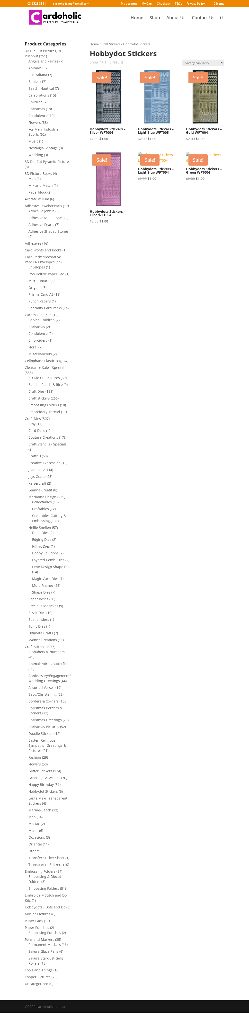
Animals (35, 68)
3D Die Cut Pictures (44, 377)
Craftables (40, 508)
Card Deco (36, 430)
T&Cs (178, 4)
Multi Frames (42, 585)
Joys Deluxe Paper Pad (46, 274)
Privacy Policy (196, 4)
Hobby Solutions (45, 553)
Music (33, 141)
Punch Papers (39, 301)
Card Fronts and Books (43, 250)
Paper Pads (34, 920)
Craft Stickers (110, 44)
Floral (32, 347)
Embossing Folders (43, 405)
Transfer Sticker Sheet (46, 857)
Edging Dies (41, 539)
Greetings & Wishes (44, 777)
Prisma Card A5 (40, 294)
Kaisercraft (37, 483)
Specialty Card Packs (45, 308)
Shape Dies (41, 592)
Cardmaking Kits (38, 314)
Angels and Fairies (43, 61)
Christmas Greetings (45, 720)
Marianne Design (42, 497)
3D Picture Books (38, 173)
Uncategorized (36, 983)
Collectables (42, 502)
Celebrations (38, 95)
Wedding (35, 154)
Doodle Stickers (40, 733)
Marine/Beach (39, 810)
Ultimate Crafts (40, 633)
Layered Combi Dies (48, 560)
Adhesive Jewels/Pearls (43, 206)
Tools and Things (39, 970)
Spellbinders (38, 619)
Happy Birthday (41, 784)
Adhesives (33, 243)
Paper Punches (37, 927)
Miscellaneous (40, 354)
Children (35, 102)
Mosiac (34, 823)
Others (34, 851)
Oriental (35, 844)
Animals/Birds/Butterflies (48, 663)
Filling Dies (41, 546)
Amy (32, 423)
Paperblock (37, 192)
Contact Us (203, 18)
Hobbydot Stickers (43, 791)
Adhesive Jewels (41, 211)
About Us (176, 18)
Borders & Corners (43, 701)
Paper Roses (38, 599)
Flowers (34, 122)
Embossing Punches (44, 932)
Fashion (34, 757)
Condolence (38, 115)
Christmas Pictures (43, 726)
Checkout (163, 4)
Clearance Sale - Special (44, 367)
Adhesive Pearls (41, 224)
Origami (35, 287)
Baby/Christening (42, 694)
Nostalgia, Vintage (43, 148)
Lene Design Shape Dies (51, 566)
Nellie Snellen (39, 527)
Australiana (37, 74)
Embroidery (37, 340)
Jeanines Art (38, 469)
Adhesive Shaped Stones (48, 231)
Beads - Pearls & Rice (45, 384)
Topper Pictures (38, 977)
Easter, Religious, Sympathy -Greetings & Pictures (47, 745)
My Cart (147, 4)
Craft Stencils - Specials (47, 444)
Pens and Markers (39, 939)
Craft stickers (39, 398)
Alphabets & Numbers (46, 651)
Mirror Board (39, 280)
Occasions (36, 837)
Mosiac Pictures (37, 914)
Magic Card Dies (45, 578)
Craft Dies (36, 391)
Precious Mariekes (43, 606)
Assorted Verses (41, 687)
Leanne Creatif (40, 490)
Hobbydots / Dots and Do (45, 907)
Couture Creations (43, 437)
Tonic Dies (36, 626)
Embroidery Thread (44, 411)
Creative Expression (44, 463)
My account (129, 4)
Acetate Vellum (37, 199)
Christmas (36, 109)
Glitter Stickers (40, 771)
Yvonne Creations (42, 640)
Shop (155, 18)
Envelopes (36, 267)
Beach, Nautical (41, 88)
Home (137, 18)
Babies (33, 81)
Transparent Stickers (45, 864)
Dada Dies (40, 532)
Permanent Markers (44, 944)
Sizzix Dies (36, 612)
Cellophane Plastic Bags (44, 360)
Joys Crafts (36, 476)
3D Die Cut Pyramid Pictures (48, 161)
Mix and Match (40, 185)
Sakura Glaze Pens (43, 951)
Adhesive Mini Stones (45, 217)
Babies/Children (41, 320)
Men (32, 178)
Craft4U (34, 456)
